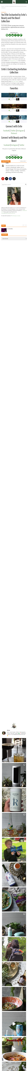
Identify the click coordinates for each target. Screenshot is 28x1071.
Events (3, 12)
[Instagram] (6, 178)
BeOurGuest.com (13, 60)
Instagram (20, 131)
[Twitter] (10, 35)
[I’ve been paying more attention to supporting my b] (14, 800)
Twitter (13, 131)
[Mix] (18, 35)
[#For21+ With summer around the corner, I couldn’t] (14, 1024)
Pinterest (14, 133)
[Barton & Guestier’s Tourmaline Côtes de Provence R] (14, 825)
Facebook (6, 131)
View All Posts (23, 161)
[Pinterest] (15, 35)
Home (2, 6)
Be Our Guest (15, 81)
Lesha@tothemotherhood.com (8, 213)
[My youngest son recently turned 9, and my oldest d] (14, 850)
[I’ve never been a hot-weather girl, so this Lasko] (14, 775)
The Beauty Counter (15, 215)
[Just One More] (4, 230)
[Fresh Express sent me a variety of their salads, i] (14, 999)
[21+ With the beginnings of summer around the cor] (14, 974)
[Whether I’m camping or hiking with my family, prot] (14, 949)
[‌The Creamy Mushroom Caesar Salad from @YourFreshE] (14, 899)
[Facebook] (7, 35)
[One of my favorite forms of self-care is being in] (14, 924)
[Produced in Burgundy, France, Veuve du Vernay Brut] (14, 874)
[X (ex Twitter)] (14, 178)
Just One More (10, 228)
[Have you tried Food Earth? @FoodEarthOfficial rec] (14, 1049)
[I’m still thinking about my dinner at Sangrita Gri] (14, 750)
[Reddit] (12, 35)
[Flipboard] (21, 35)
